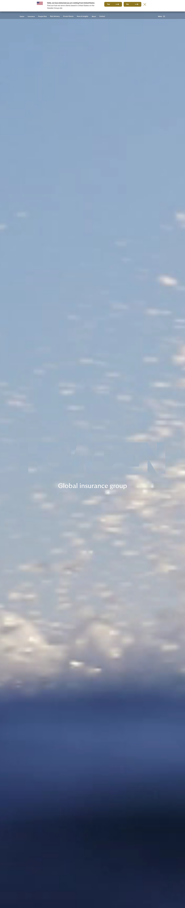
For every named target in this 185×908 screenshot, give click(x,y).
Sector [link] (22, 16)
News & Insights (82, 16)
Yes (108, 4)
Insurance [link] (31, 16)
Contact (102, 16)
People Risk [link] (42, 16)
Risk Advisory (55, 16)
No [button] (127, 4)
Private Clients (68, 16)
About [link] (94, 16)
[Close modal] (144, 4)
